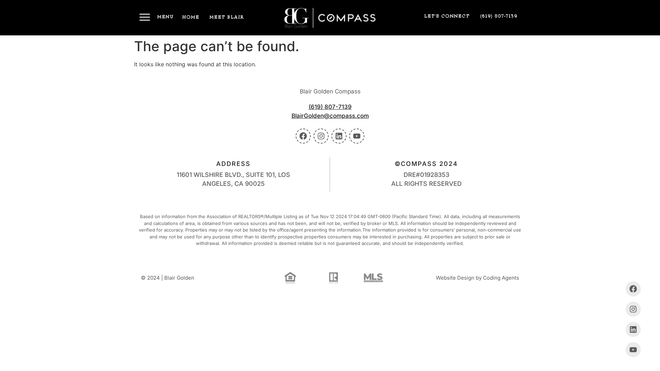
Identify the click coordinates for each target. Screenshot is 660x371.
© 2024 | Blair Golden (167, 277)
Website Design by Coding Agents (477, 277)
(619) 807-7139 (498, 16)
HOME (190, 17)
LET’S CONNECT (447, 16)
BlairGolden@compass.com (330, 115)
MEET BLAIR (227, 17)
